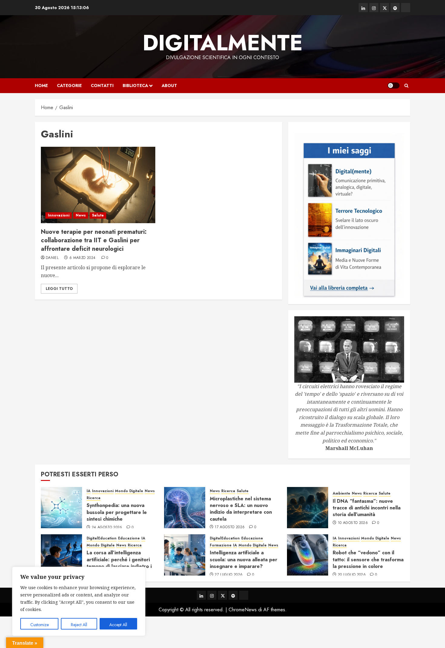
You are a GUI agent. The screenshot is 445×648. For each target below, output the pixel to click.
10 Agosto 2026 (353, 523)
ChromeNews (243, 609)
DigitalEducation (102, 538)
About (169, 85)
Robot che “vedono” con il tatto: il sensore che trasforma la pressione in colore (368, 559)
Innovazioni (58, 215)
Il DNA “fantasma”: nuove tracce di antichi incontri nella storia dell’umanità (366, 508)
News (81, 215)
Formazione (221, 545)
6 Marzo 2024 (82, 258)
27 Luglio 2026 (228, 574)
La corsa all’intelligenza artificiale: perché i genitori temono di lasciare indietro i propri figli (119, 562)
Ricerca (94, 498)
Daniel (52, 258)
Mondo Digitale (129, 491)
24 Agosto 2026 (107, 527)
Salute (98, 215)
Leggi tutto (59, 288)
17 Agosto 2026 (230, 527)
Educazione (129, 538)
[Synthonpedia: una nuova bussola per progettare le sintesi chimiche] (61, 507)
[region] (78, 601)
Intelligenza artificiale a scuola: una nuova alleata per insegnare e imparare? (243, 559)
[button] (406, 86)
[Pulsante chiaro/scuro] (393, 85)
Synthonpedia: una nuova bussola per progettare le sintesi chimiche (117, 512)
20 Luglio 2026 (352, 574)
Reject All (79, 625)
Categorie (69, 85)
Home (41, 85)
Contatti (102, 85)
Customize (39, 625)
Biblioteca (135, 85)
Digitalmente (223, 43)
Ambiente (341, 493)
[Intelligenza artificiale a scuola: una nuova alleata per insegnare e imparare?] (184, 555)
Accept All (118, 625)
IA (89, 491)
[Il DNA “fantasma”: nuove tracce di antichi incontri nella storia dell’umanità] (307, 507)
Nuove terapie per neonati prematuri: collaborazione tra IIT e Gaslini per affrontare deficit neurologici (94, 240)
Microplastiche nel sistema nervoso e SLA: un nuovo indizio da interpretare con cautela (241, 508)
